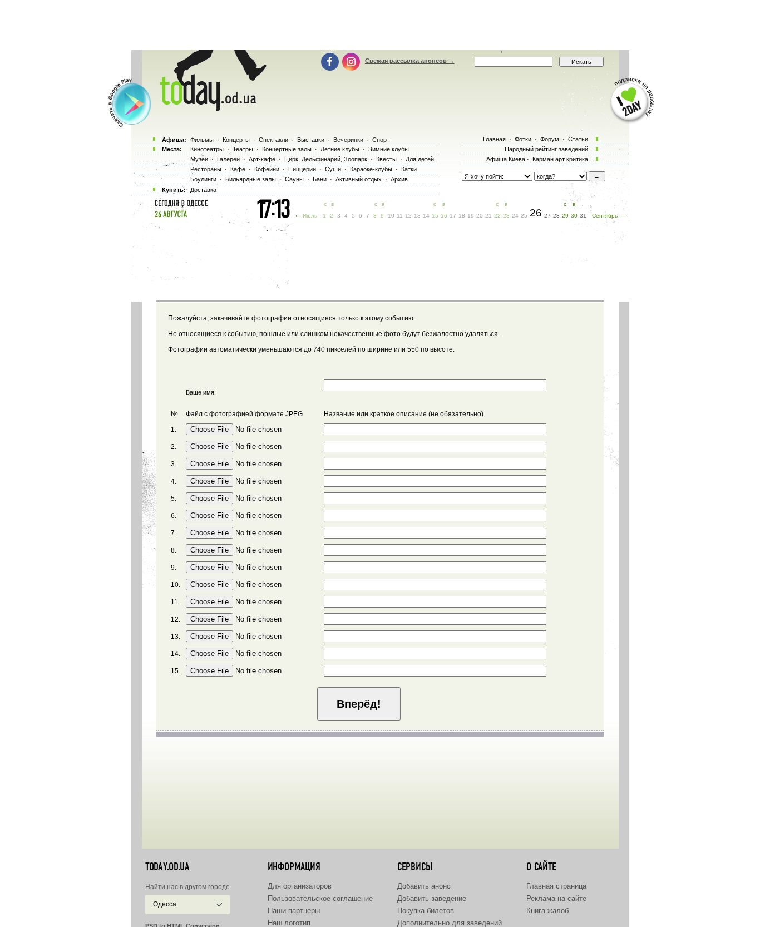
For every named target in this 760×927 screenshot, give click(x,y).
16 (444, 216)
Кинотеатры (207, 149)
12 (408, 216)
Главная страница (556, 886)
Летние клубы (339, 149)
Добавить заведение (431, 898)
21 (488, 216)
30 (574, 216)
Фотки (523, 139)
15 (435, 216)
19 (470, 216)
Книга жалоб (547, 910)
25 (524, 216)
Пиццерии (302, 169)
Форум (549, 139)
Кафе (237, 169)
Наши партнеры (294, 910)
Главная (494, 139)
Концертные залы (287, 149)
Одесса (164, 904)
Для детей (420, 159)
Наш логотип (289, 923)
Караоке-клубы (371, 169)
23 (506, 216)
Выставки (310, 139)
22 (497, 216)
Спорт (380, 139)
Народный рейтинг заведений (546, 149)
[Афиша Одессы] (207, 108)
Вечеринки (348, 139)
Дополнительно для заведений (449, 923)
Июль (310, 216)
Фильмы (202, 139)
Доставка (203, 189)
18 (461, 216)
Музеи (199, 159)
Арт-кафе (262, 159)
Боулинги (203, 179)
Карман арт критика (560, 159)
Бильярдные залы (250, 179)
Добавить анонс (424, 886)
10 (391, 216)
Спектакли (273, 139)
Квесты (386, 159)
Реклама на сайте (556, 898)
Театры (243, 149)
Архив (399, 179)
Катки (409, 169)
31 (583, 216)
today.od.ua (167, 867)
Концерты (236, 139)
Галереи (228, 159)
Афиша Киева (505, 159)
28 (556, 216)
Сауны (294, 179)
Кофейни (266, 169)
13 (417, 216)
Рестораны (205, 169)
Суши (333, 169)
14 (426, 216)
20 (479, 216)
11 (400, 216)
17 (453, 216)
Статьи (578, 139)
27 (547, 216)
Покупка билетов (425, 910)
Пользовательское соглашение (320, 898)
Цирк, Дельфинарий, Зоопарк (325, 159)
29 (565, 216)
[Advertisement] (380, 25)
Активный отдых (358, 179)
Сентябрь (605, 216)
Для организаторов (300, 886)
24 (515, 216)
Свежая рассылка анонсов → (410, 60)
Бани (320, 179)
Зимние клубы (388, 149)
